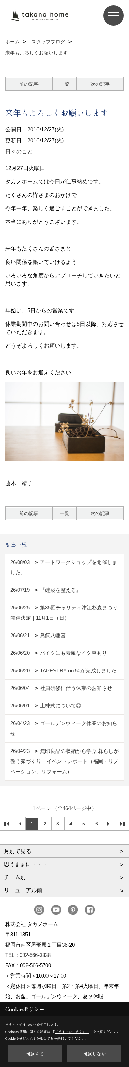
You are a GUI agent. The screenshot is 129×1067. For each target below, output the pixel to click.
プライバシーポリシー (72, 1031)
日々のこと (19, 151)
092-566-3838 (35, 955)
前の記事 (29, 84)
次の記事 (100, 84)
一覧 (64, 84)
